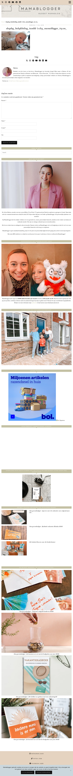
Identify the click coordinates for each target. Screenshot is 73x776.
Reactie (3, 100)
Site (2, 135)
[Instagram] (6, 2)
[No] (71, 770)
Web (10, 81)
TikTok (37, 758)
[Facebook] (17, 2)
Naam (3, 121)
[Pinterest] (9, 2)
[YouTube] (13, 2)
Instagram (20, 81)
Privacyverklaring (44, 772)
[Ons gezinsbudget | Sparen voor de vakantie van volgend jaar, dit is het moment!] (14, 517)
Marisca (32, 25)
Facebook (26, 81)
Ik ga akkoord (27, 772)
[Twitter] (3, 2)
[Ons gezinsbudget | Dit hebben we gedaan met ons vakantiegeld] (36, 675)
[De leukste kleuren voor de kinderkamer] (14, 548)
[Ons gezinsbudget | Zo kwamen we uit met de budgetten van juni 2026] (36, 718)
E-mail (3, 128)
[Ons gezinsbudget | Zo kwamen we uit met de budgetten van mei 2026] (36, 633)
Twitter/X (14, 81)
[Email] (46, 61)
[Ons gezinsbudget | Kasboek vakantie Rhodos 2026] (14, 533)
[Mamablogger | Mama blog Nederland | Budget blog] (36, 9)
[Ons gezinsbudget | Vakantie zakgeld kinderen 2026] (36, 590)
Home (2, 22)
